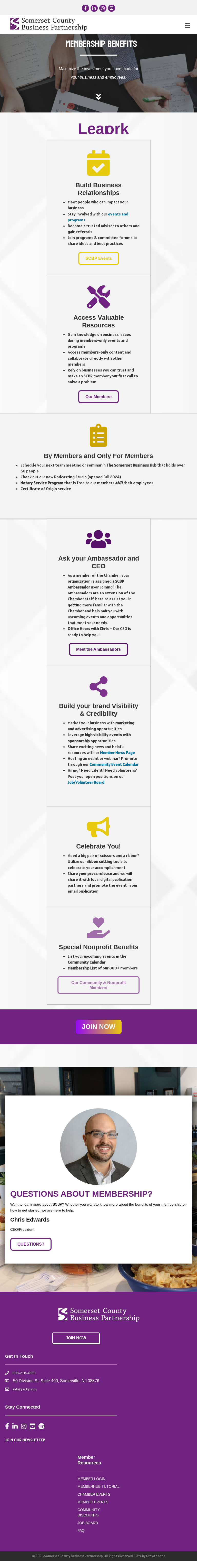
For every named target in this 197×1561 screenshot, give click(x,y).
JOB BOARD (87, 1523)
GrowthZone (155, 1556)
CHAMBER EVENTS (93, 1494)
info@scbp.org (25, 1389)
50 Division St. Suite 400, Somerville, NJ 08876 (56, 1381)
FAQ (81, 1530)
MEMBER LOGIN (91, 1479)
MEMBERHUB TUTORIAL (98, 1486)
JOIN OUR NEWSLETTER (25, 1439)
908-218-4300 (24, 1373)
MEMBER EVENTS (92, 1502)
